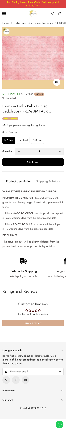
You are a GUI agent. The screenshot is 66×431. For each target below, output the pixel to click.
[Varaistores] (33, 13)
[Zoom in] (56, 82)
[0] (60, 13)
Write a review (33, 323)
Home (5, 23)
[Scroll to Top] (60, 414)
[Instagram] (25, 380)
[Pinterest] (6, 380)
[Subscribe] (60, 371)
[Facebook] (16, 380)
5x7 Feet (23, 140)
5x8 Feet (37, 140)
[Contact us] (59, 424)
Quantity (7, 151)
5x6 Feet (8, 140)
